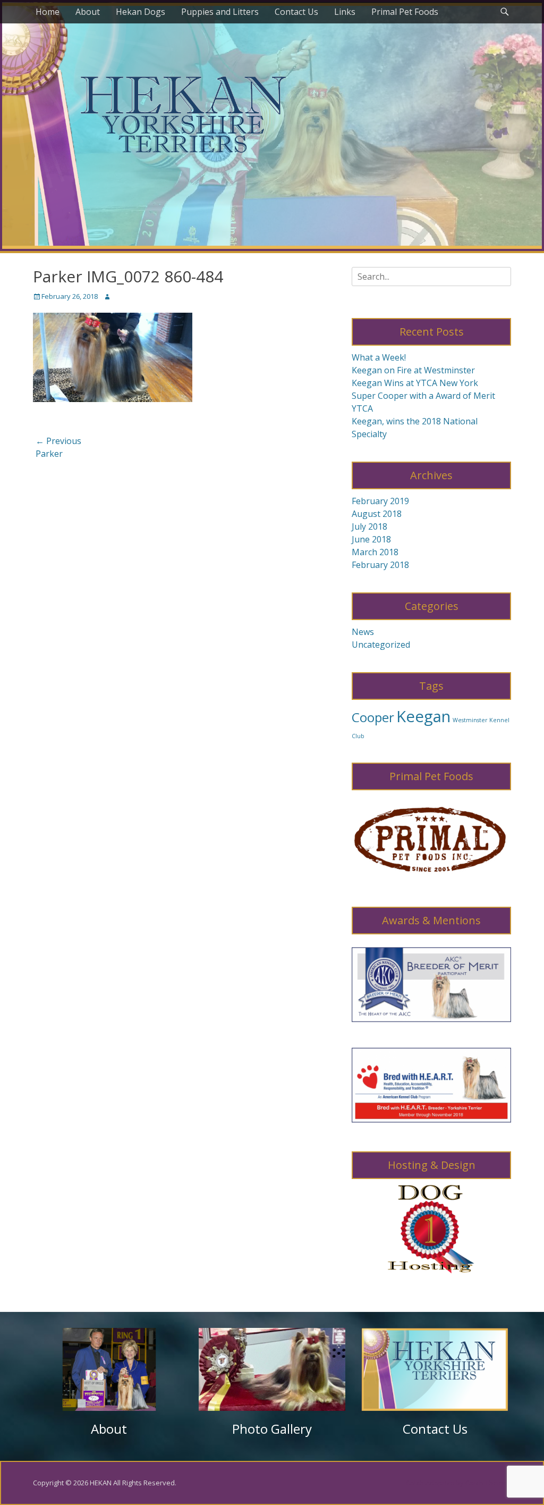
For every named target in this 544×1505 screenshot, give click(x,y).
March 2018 (375, 552)
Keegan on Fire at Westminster (413, 370)
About (87, 12)
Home (48, 12)
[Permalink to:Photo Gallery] (272, 1369)
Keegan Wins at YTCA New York (415, 383)
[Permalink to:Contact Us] (434, 1369)
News (363, 632)
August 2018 (377, 514)
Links (344, 12)
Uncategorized (381, 644)
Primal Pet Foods (404, 12)
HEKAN (101, 1482)
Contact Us (296, 12)
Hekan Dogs (140, 12)
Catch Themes (488, 1482)
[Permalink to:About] (109, 1369)
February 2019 (380, 501)
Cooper (373, 717)
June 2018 (371, 539)
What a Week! (379, 357)
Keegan (423, 716)
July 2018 (369, 526)
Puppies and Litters (220, 12)
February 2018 (380, 565)
